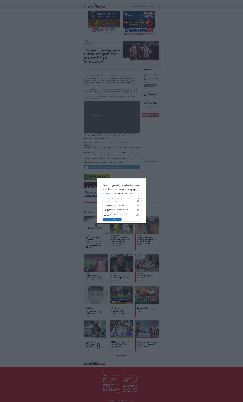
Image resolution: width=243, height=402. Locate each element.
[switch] (137, 201)
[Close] (143, 181)
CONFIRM (112, 219)
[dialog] (121, 201)
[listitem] (121, 198)
